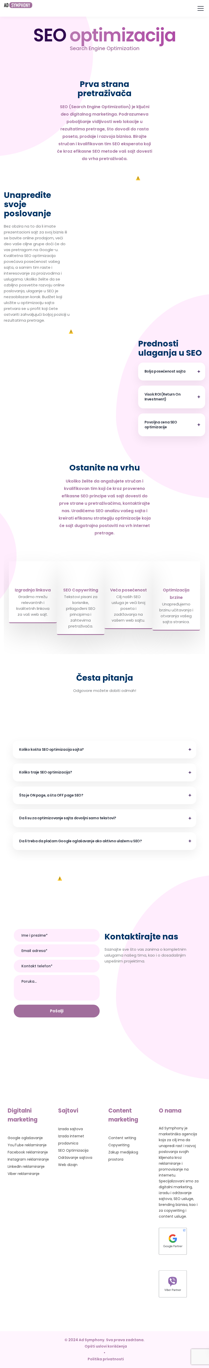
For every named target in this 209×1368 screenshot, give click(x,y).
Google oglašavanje (25, 1137)
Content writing (122, 1137)
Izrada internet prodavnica (71, 1140)
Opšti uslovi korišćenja (106, 1346)
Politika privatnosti (106, 1359)
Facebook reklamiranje (28, 1152)
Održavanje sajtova (75, 1157)
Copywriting (118, 1145)
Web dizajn (67, 1164)
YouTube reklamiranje (27, 1145)
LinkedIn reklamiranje (26, 1166)
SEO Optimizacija (73, 1150)
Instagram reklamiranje (28, 1159)
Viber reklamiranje (24, 1173)
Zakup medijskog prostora (123, 1156)
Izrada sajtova (70, 1128)
